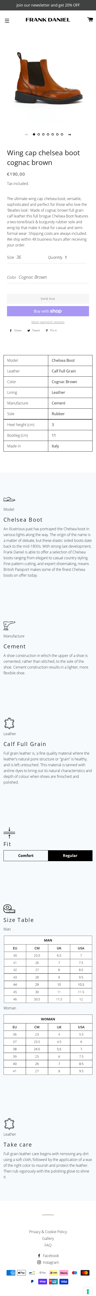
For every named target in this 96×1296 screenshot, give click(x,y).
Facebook (50, 1255)
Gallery (48, 1238)
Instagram (50, 1262)
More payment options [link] (48, 322)
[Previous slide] (26, 134)
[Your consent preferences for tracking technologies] (87, 1291)
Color (11, 277)
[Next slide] (69, 134)
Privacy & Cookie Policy (48, 1231)
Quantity (55, 257)
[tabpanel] (48, 75)
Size (10, 257)
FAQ (48, 1245)
